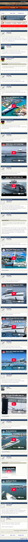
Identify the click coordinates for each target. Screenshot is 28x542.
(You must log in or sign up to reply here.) (20, 530)
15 (9, 28)
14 (7, 28)
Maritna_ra (3, 270)
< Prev (2, 28)
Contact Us (22, 538)
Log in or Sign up (23, 1)
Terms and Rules (25, 540)
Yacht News (8, 32)
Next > (18, 28)
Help (26, 538)
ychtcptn (2, 516)
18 (14, 28)
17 (12, 28)
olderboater (3, 44)
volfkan (2, 385)
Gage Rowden (4, 199)
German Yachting (4, 56)
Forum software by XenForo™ (5, 540)
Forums (12, 7)
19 (15, 28)
